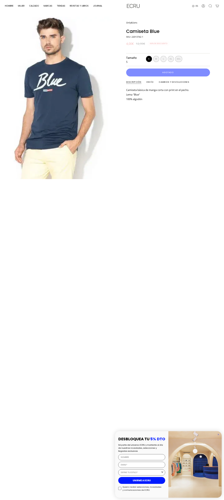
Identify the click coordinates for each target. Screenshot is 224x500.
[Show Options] (162, 472)
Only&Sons (131, 22)
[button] (9, 6)
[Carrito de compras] (217, 6)
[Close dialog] (218, 434)
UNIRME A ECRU (142, 480)
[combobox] (141, 472)
